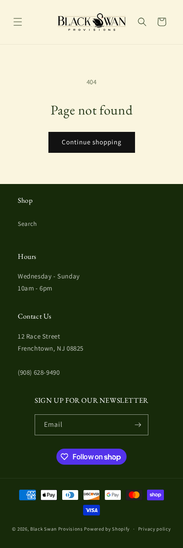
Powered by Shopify (107, 529)
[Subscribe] (138, 424)
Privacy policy (154, 529)
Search (27, 224)
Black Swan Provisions (56, 529)
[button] (18, 22)
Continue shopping (92, 142)
